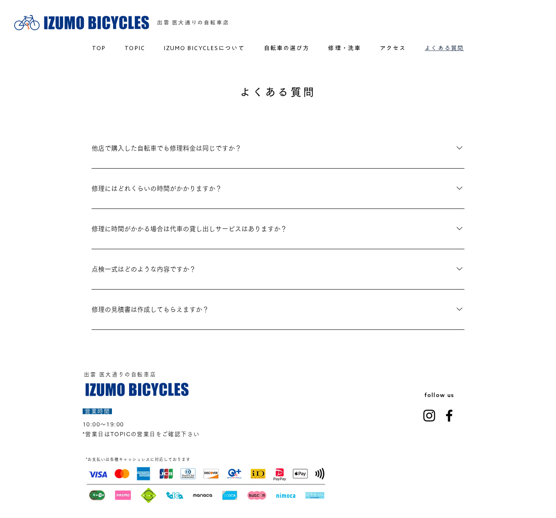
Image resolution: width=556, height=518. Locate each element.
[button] (344, 48)
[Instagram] (429, 416)
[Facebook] (449, 416)
